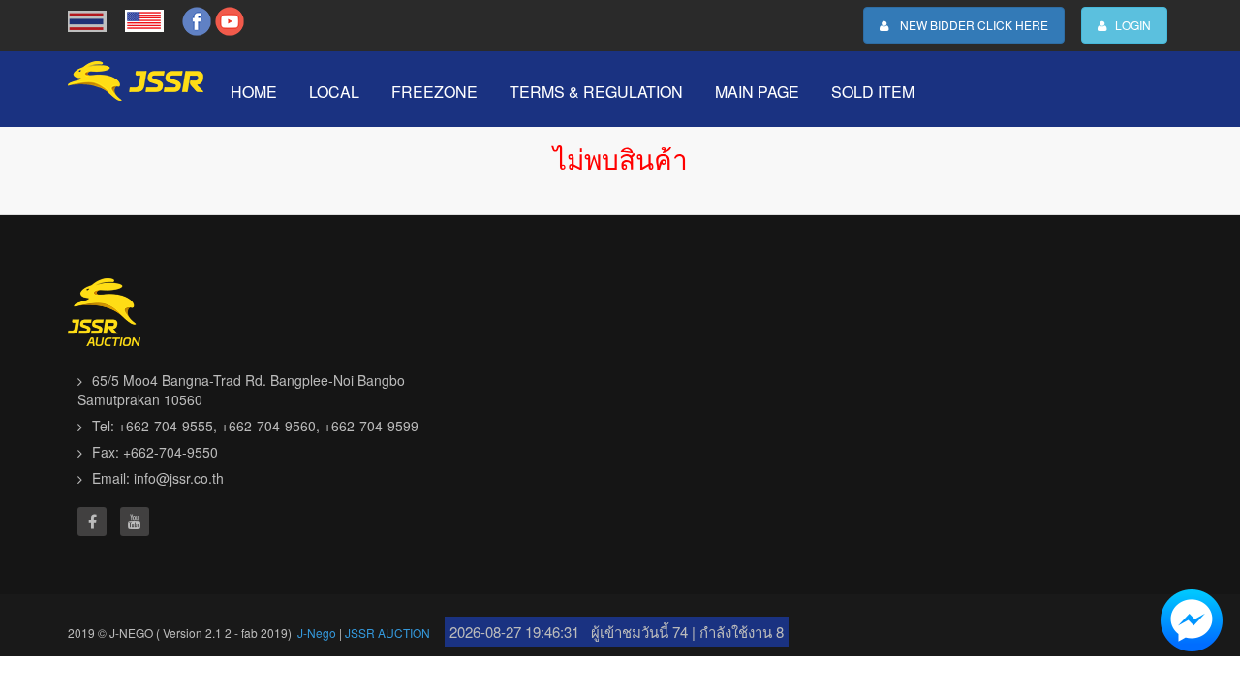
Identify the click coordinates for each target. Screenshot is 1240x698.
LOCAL (334, 91)
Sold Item (872, 91)
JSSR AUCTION (387, 632)
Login (1128, 24)
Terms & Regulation (596, 91)
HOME (254, 91)
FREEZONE (434, 91)
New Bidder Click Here (968, 24)
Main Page (757, 91)
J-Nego (316, 632)
